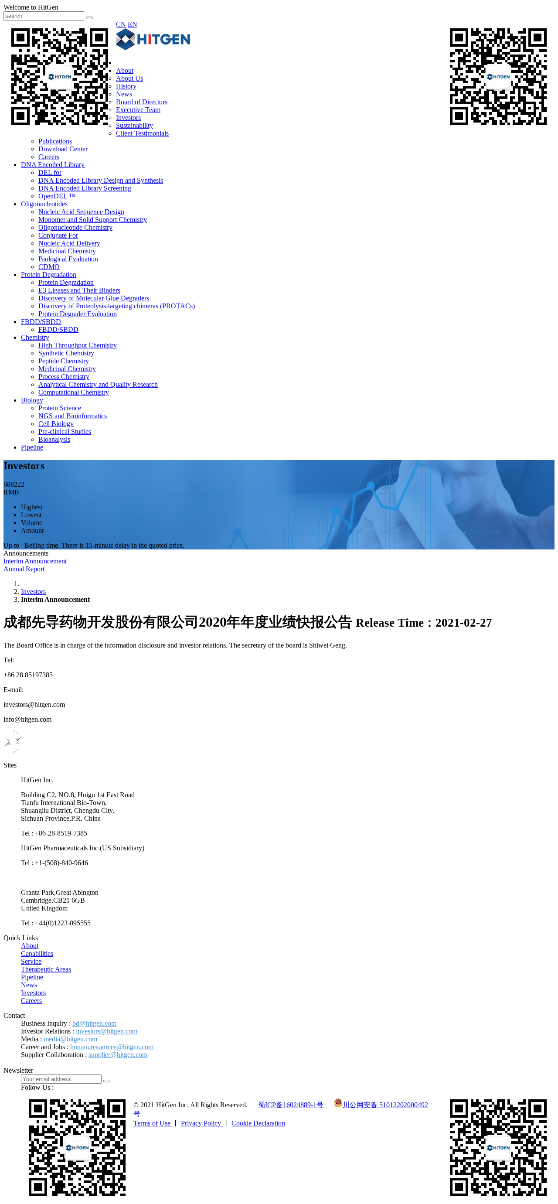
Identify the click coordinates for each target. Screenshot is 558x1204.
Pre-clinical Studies (64, 431)
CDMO (49, 266)
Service (31, 961)
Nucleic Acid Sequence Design (81, 211)
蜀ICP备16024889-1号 (290, 1104)
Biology (32, 400)
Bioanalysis (54, 439)
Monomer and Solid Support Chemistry (92, 219)
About (124, 70)
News (124, 94)
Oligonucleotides (44, 204)
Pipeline (32, 447)
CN (121, 24)
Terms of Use (152, 1123)
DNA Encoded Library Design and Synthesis (100, 180)
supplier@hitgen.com (117, 1054)
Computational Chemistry (73, 392)
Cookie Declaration (258, 1123)
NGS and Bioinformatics (72, 416)
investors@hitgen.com (106, 1031)
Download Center (63, 149)
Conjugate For (58, 235)
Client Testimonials (142, 133)
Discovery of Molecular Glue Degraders (93, 298)
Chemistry (35, 337)
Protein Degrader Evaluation (77, 313)
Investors (128, 117)
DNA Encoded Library (53, 164)
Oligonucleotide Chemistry (75, 227)
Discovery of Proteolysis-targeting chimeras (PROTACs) (116, 306)
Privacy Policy (202, 1123)
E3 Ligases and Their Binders (79, 290)
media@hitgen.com (70, 1039)
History (126, 86)
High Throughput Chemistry (77, 345)
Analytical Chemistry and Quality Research (98, 384)
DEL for (49, 172)
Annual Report (23, 569)
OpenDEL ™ (57, 196)
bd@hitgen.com (94, 1023)
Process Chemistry (63, 376)
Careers (48, 156)
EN (132, 24)
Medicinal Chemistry (67, 251)
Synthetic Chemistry (66, 353)
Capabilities (37, 953)
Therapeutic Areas (46, 969)
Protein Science (59, 408)
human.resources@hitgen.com (111, 1047)
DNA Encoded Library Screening (84, 188)
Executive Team (138, 109)
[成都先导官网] (153, 47)
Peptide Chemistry (63, 361)
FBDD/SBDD (41, 321)
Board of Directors (141, 102)
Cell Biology (56, 423)
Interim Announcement (35, 561)
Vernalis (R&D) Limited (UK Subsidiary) (78, 877)
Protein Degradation (48, 274)
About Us (129, 78)
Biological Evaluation (68, 259)
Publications (55, 141)
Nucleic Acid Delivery (69, 243)
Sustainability (134, 125)
